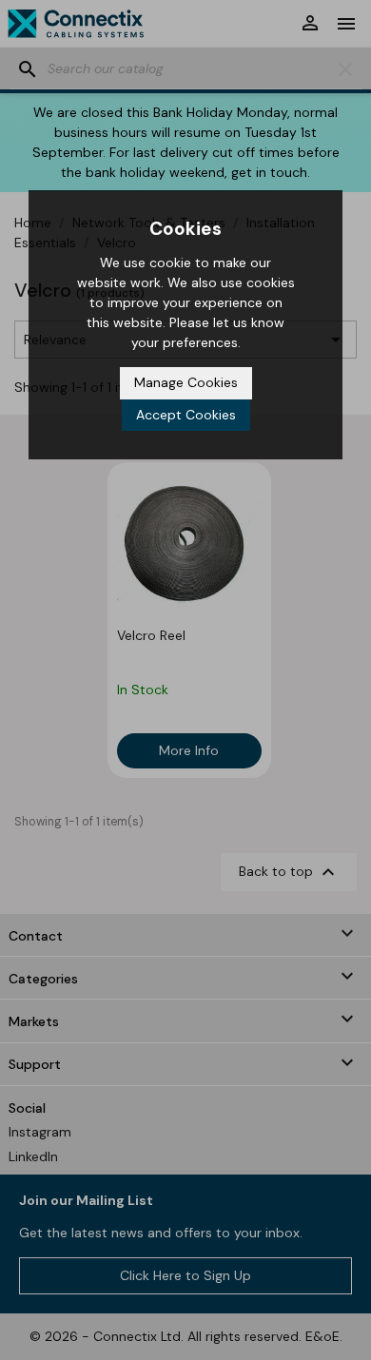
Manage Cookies (186, 382)
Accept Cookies (186, 414)
